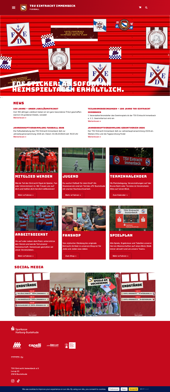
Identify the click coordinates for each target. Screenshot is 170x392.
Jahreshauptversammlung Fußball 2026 (38, 128)
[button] (13, 7)
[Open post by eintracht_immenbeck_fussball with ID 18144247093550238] (102, 294)
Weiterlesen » (19, 118)
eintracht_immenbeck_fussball (32, 275)
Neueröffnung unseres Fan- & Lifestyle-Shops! (69, 87)
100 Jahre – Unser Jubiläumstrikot (35, 109)
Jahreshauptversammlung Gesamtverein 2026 (116, 128)
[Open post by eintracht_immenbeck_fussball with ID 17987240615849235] (137, 294)
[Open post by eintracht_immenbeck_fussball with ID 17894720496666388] (67, 294)
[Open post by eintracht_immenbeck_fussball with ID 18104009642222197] (32, 294)
